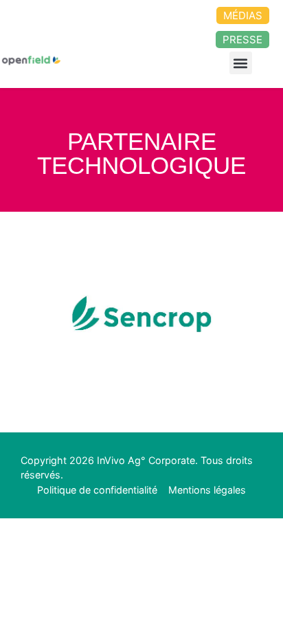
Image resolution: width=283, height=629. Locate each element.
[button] (240, 63)
